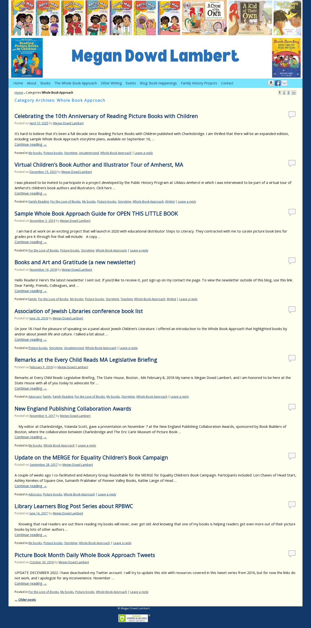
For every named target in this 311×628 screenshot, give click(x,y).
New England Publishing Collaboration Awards (73, 408)
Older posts (25, 599)
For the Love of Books (65, 201)
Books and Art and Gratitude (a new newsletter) (75, 262)
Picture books (53, 153)
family (32, 299)
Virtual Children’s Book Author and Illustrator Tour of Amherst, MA (99, 164)
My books (35, 153)
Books (45, 83)
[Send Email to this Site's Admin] (284, 83)
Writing (170, 201)
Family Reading (38, 201)
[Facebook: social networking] (278, 83)
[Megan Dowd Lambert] (155, 39)
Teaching (127, 299)
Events (131, 83)
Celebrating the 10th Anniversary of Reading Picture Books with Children (106, 115)
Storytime (71, 153)
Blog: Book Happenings (158, 83)
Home (18, 83)
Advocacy (35, 396)
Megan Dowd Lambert (68, 123)
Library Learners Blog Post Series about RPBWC (74, 506)
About (31, 83)
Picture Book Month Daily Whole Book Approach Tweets (85, 554)
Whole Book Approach (115, 153)
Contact (227, 83)
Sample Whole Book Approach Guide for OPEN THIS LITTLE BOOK (96, 213)
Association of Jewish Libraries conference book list (79, 310)
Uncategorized (89, 153)
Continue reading (31, 144)
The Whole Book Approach (75, 83)
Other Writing (111, 83)
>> (293, 92)
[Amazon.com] (271, 83)
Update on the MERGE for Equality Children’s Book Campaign (91, 457)
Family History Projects (199, 83)
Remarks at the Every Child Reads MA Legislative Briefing (86, 359)
